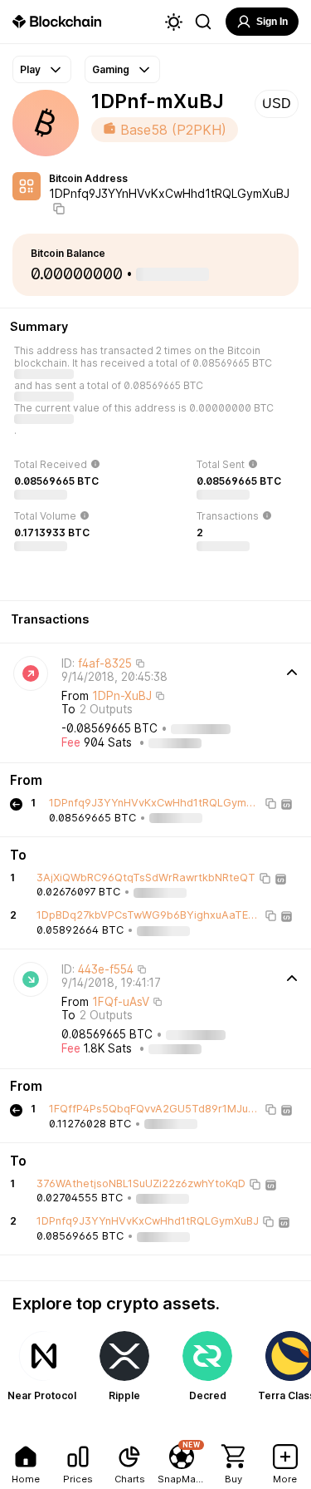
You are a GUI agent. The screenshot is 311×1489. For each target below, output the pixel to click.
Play (30, 69)
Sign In (272, 21)
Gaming (110, 69)
